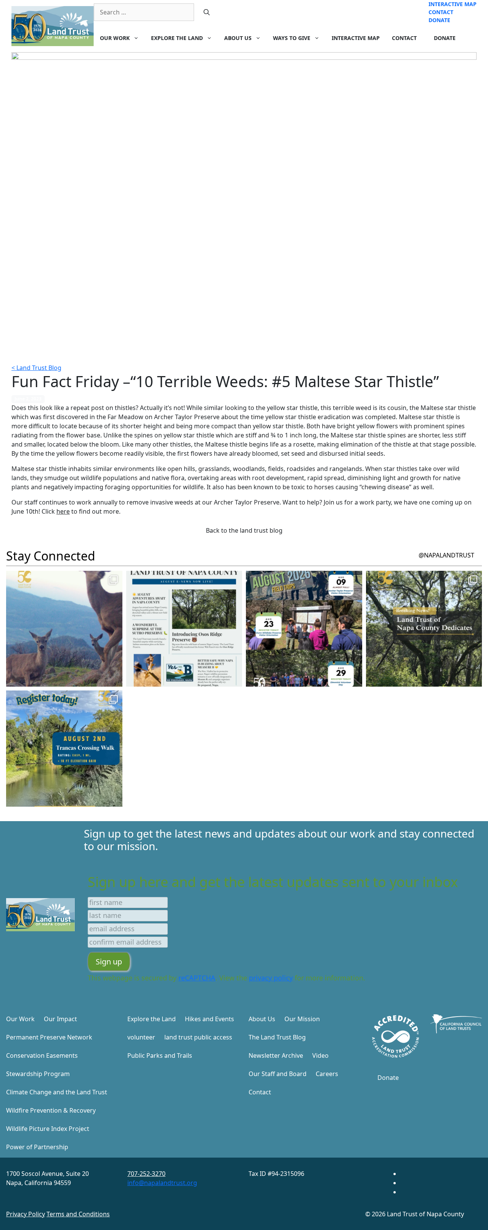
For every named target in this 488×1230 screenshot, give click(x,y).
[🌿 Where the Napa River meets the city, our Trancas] (64, 748)
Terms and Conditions (78, 1214)
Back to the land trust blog (244, 530)
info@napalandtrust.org (162, 1183)
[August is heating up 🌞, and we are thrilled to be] (304, 629)
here (63, 511)
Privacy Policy (25, 1214)
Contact (441, 12)
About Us (238, 38)
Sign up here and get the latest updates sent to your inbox (273, 882)
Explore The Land (177, 38)
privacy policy (271, 977)
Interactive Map (453, 4)
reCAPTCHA (196, 977)
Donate (439, 20)
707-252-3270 (146, 1173)
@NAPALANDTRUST (446, 555)
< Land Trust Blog (36, 368)
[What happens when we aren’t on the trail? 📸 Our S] (64, 629)
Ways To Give (291, 38)
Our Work (115, 38)
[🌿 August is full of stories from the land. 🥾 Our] (184, 629)
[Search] (207, 12)
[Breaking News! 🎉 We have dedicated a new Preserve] (424, 629)
